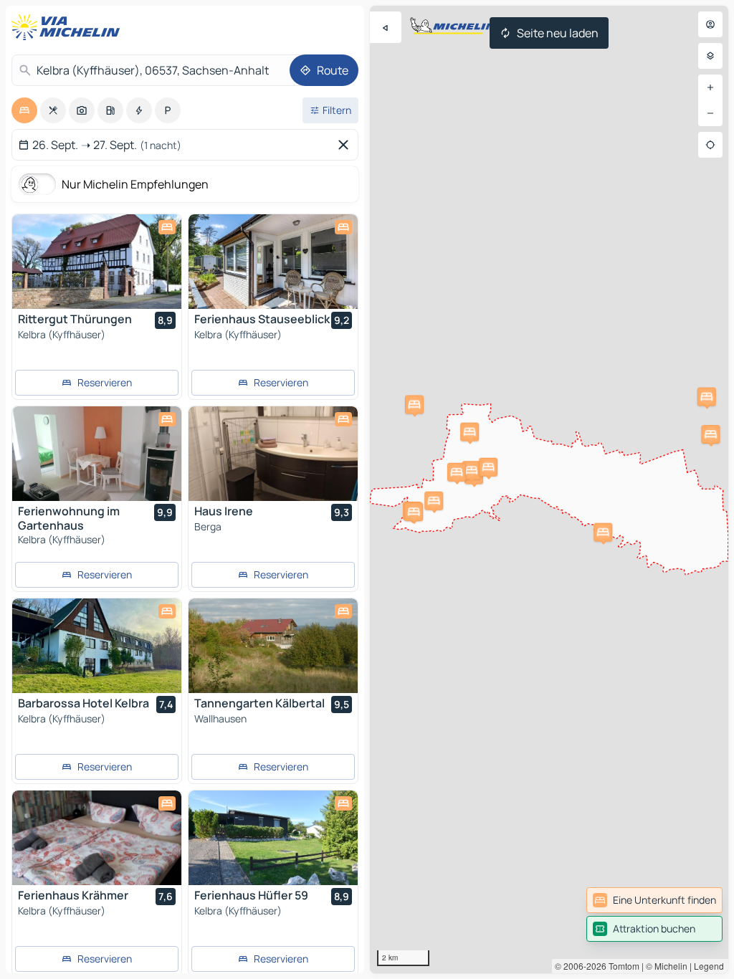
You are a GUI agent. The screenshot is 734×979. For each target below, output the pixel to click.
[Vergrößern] (710, 87)
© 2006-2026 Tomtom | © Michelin (621, 966)
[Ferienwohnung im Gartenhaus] (96, 453)
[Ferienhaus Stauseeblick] (273, 261)
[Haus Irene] (273, 453)
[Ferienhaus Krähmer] (96, 838)
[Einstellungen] (710, 56)
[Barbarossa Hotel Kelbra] (96, 645)
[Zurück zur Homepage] (68, 27)
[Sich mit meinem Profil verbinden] (710, 24)
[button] (469, 432)
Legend (709, 966)
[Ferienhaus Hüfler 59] (273, 838)
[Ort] (710, 145)
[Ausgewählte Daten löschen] (346, 145)
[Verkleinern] (710, 113)
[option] (24, 110)
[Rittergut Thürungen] (96, 261)
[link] (654, 900)
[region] (549, 489)
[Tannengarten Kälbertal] (273, 645)
